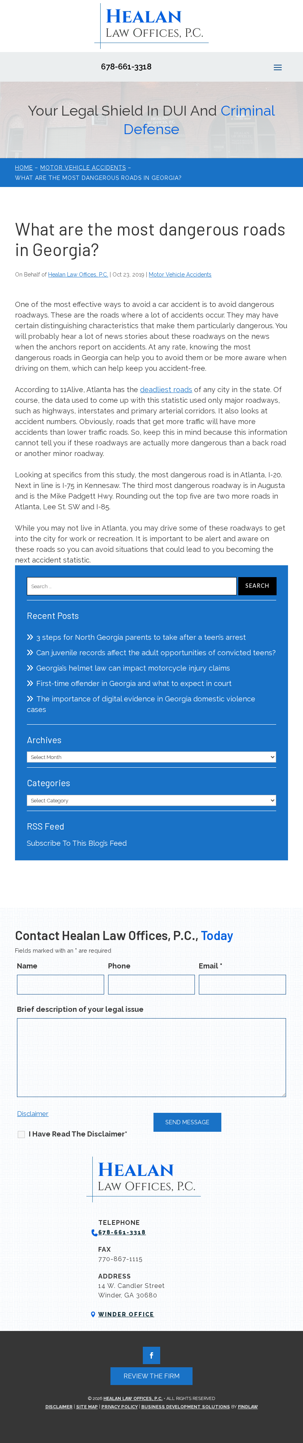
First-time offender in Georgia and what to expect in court (134, 683)
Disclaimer (33, 1114)
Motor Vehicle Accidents (180, 274)
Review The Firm (151, 1376)
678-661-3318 (126, 66)
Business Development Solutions (185, 1406)
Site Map (87, 1406)
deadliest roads (166, 389)
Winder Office (126, 1314)
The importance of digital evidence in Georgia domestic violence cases (141, 704)
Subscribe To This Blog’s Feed (77, 843)
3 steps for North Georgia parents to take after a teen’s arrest (141, 637)
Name (27, 966)
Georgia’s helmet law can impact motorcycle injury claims (133, 668)
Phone (119, 966)
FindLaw (248, 1406)
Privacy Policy (119, 1406)
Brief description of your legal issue (80, 1009)
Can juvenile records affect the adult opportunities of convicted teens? (156, 653)
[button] (277, 67)
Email (211, 966)
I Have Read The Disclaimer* (78, 1134)
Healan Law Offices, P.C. (78, 274)
